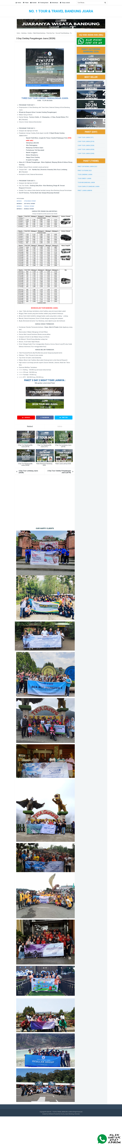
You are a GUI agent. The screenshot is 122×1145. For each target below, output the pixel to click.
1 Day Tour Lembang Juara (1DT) (90, 121)
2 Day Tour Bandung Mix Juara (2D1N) (25, 445)
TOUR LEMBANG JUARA (85, 174)
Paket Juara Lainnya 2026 (63, 463)
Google (27, 417)
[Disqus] (45, 500)
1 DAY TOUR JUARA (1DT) (86, 137)
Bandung (24, 33)
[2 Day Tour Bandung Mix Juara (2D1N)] (26, 437)
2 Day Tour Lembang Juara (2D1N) (63, 445)
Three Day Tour (50, 33)
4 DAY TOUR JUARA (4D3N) (86, 149)
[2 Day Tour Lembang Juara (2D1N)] (64, 437)
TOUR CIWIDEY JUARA (84, 178)
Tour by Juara (64, 1114)
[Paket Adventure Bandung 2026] (45, 455)
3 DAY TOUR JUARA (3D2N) (86, 145)
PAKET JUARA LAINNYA (85, 190)
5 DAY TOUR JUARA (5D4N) (86, 153)
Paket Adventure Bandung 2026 (44, 464)
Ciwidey (30, 33)
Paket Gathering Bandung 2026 (91, 50)
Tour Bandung (73, 33)
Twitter (64, 417)
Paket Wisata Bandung (39, 33)
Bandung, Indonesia (74, 1114)
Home (18, 33)
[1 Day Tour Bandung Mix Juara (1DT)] (45, 437)
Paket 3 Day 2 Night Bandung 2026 (90, 102)
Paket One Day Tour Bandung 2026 (90, 83)
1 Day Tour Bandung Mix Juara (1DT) (44, 445)
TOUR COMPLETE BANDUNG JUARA (88, 186)
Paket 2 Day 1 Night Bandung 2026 (90, 93)
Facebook (45, 417)
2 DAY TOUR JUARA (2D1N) (86, 141)
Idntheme (51, 1114)
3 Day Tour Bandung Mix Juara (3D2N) (25, 464)
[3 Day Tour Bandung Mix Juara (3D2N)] (26, 455)
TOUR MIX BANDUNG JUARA (86, 182)
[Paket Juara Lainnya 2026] (64, 455)
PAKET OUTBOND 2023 (85, 170)
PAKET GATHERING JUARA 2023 (87, 166)
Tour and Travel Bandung (62, 33)
